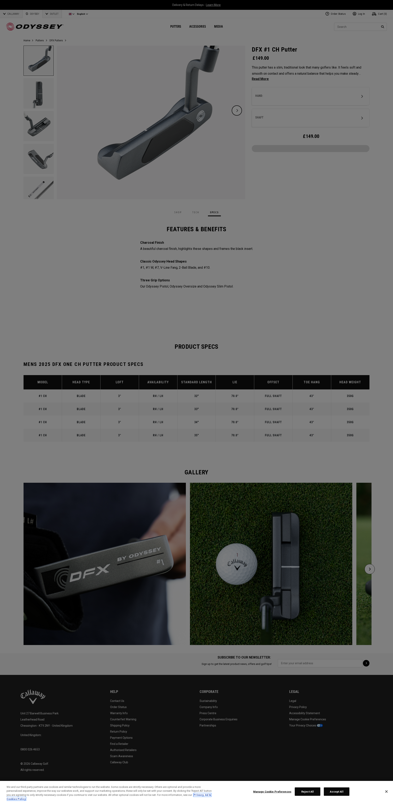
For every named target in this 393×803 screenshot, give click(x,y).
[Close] (386, 791)
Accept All (336, 791)
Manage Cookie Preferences (272, 791)
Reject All (307, 791)
